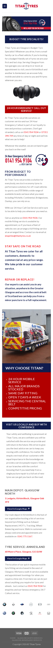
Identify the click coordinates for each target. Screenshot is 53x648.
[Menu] (4, 6)
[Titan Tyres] (26, 6)
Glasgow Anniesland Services (27, 640)
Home (13, 638)
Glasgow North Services (29, 638)
